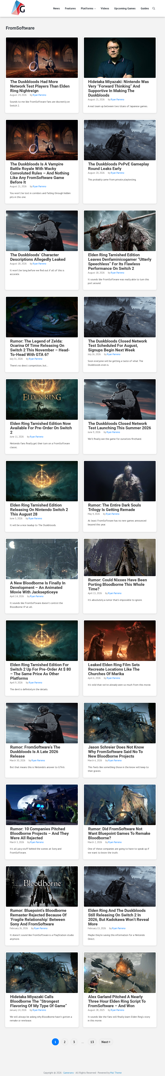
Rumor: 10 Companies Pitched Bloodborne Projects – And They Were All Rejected (39, 833)
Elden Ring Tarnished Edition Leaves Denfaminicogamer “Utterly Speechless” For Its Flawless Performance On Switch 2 (119, 262)
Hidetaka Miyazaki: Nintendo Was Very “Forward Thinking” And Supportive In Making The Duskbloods (118, 88)
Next (105, 1042)
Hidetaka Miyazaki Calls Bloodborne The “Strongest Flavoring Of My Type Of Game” (38, 1001)
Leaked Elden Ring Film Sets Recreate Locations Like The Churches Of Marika (114, 669)
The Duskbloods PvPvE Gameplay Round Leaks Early (118, 166)
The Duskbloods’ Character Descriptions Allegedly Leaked (37, 257)
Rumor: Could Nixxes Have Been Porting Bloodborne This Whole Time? (117, 584)
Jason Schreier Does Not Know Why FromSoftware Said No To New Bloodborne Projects (116, 752)
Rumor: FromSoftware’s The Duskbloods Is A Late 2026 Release (35, 752)
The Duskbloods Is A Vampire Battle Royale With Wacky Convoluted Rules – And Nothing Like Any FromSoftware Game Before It (39, 173)
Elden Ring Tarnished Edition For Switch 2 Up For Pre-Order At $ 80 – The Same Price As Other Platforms (40, 672)
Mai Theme (116, 1072)
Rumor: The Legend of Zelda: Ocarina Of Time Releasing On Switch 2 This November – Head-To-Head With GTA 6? (40, 348)
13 (93, 1042)
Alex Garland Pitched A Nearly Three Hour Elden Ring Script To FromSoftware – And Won (117, 1001)
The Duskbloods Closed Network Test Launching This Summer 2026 (119, 425)
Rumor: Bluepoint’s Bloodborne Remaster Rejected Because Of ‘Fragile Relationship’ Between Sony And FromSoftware (38, 917)
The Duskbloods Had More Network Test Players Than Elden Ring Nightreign (40, 86)
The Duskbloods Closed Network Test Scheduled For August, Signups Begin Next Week (117, 346)
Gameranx (68, 1072)
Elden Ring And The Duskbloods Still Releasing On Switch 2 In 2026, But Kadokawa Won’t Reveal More (118, 917)
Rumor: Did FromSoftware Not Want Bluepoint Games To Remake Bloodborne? (119, 833)
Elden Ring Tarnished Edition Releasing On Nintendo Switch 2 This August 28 (39, 510)
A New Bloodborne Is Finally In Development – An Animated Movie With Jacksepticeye (37, 587)
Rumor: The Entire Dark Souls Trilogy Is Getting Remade (114, 507)
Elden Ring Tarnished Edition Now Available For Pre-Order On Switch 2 (41, 428)
